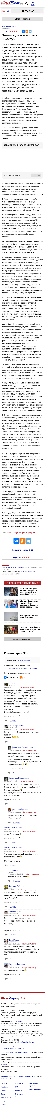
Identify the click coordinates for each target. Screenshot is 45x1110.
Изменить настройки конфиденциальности (17, 1076)
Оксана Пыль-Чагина (13, 828)
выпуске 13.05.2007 (28, 572)
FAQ (16, 1087)
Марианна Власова (20, 809)
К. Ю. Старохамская (17, 726)
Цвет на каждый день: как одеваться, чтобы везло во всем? (30, 629)
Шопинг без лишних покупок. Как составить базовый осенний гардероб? (29, 604)
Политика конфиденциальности (13, 1046)
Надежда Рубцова (16, 886)
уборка (22, 533)
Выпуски (4, 1083)
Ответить (13, 720)
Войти (33, 4)
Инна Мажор (13, 940)
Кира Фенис (13, 684)
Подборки (4, 1087)
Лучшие (27, 660)
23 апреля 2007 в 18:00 (12, 915)
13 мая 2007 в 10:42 (14, 813)
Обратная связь (35, 1089)
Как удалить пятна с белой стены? (29, 617)
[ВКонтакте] (23, 31)
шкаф (9, 533)
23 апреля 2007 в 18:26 (12, 890)
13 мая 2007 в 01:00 (11, 782)
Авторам (18, 1090)
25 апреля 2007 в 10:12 (12, 851)
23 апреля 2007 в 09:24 (12, 968)
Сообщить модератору (26, 687)
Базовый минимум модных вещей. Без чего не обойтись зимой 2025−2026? (29, 591)
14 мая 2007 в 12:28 (14, 751)
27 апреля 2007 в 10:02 (15, 874)
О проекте (19, 1083)
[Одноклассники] (27, 31)
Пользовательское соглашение (12, 1048)
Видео (3, 1105)
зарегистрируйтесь (12, 668)
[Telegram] (30, 31)
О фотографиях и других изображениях (16, 1052)
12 (5, 32)
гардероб (30, 533)
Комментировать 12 (22, 550)
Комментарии (6, 1098)
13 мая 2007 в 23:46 (11, 729)
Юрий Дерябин (14, 870)
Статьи (3, 1090)
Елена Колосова (15, 912)
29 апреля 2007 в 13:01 (12, 831)
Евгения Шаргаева (16, 964)
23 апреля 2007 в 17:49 (12, 944)
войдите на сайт (31, 668)
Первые (20, 660)
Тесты (3, 1094)
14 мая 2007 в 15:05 (11, 687)
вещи (15, 533)
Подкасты (4, 1101)
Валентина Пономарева (22, 747)
